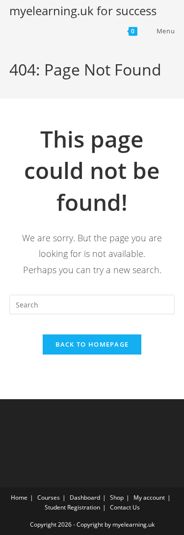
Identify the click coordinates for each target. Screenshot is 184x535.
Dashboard (85, 497)
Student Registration (72, 507)
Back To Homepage (92, 344)
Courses (48, 497)
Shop (117, 497)
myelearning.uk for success (83, 10)
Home (19, 497)
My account (149, 497)
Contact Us (125, 507)
